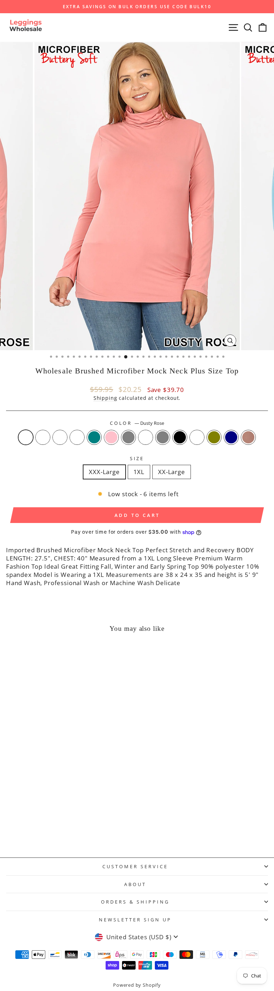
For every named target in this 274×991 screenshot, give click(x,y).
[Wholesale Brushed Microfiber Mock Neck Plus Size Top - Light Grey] (60, 826)
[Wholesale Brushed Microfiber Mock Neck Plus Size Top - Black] (85, 826)
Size (137, 458)
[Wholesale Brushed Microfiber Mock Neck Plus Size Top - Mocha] (60, 833)
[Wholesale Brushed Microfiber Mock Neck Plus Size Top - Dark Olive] (101, 826)
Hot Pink (111, 437)
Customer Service (135, 866)
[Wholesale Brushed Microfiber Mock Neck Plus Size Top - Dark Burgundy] (19, 826)
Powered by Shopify (137, 985)
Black (180, 437)
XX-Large (171, 472)
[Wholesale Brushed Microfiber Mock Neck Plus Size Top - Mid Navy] (52, 833)
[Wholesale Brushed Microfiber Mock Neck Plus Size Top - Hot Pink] (52, 826)
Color (137, 423)
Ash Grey (163, 437)
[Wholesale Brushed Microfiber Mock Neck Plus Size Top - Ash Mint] (27, 826)
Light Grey (128, 437)
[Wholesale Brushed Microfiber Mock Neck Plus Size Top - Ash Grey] (77, 826)
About (135, 884)
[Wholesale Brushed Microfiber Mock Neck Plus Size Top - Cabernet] (93, 826)
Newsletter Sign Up (135, 919)
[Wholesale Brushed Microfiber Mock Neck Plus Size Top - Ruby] (68, 826)
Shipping (105, 397)
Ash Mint (60, 437)
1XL (138, 472)
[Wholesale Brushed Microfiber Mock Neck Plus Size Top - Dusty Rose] (11, 826)
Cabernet (197, 437)
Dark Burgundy (43, 437)
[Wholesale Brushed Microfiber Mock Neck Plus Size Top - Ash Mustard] (36, 826)
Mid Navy (231, 437)
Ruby (145, 437)
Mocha (248, 437)
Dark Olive (214, 437)
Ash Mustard (77, 437)
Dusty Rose (26, 437)
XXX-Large (104, 472)
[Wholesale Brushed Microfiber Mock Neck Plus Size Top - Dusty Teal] (44, 826)
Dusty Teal (94, 437)
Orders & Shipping (135, 902)
